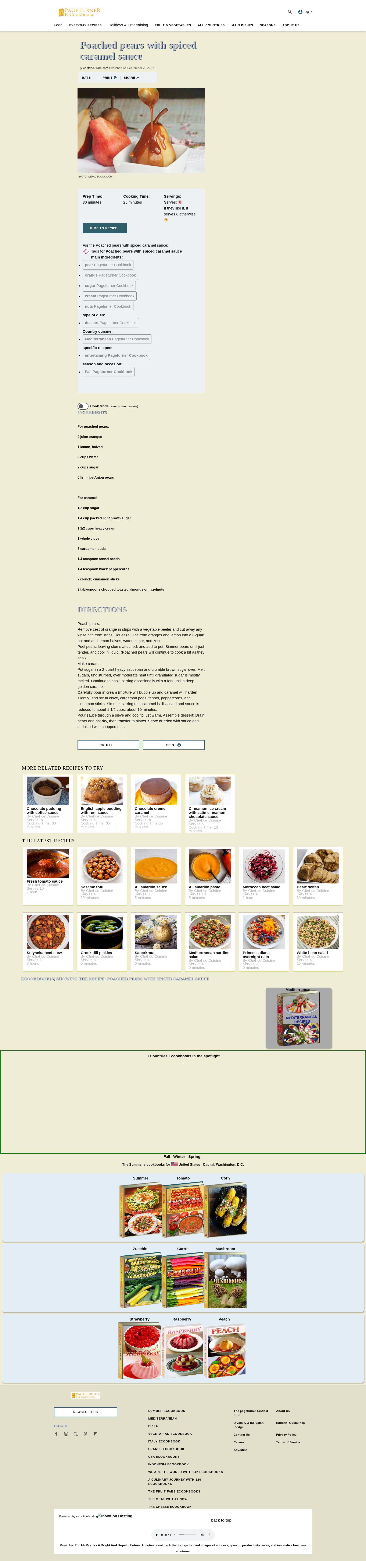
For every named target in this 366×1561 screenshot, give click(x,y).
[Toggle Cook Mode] (83, 406)
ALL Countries (211, 25)
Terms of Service (288, 1442)
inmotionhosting (87, 1516)
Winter (179, 1156)
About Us (290, 25)
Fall (167, 1156)
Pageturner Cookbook (108, 265)
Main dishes (242, 25)
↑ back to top (220, 1520)
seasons (268, 25)
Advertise (240, 1450)
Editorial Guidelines (290, 1422)
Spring (194, 1156)
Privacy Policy (286, 1434)
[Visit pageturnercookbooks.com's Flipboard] (95, 1433)
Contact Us (242, 1434)
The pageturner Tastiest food (251, 1413)
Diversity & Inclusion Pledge (249, 1425)
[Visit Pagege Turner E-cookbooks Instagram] (66, 1433)
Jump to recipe (103, 228)
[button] (85, 1412)
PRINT (108, 77)
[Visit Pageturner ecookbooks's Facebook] (56, 1433)
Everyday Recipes (85, 25)
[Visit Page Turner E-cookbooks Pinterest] (85, 1433)
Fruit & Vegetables (173, 25)
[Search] (290, 11)
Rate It (106, 744)
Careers (239, 1442)
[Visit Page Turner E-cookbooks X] (75, 1433)
